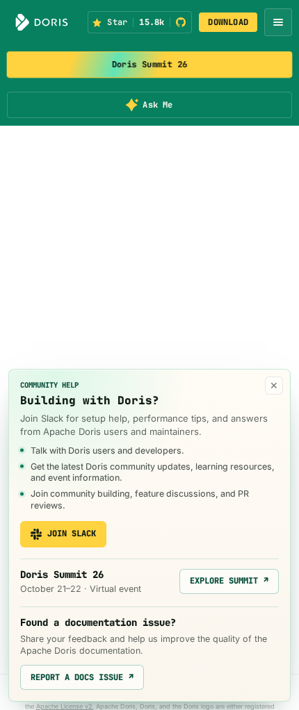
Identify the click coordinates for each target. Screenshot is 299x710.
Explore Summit (229, 580)
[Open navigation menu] (278, 22)
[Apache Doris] (41, 22)
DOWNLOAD (228, 22)
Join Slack (71, 533)
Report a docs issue (82, 677)
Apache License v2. (65, 706)
